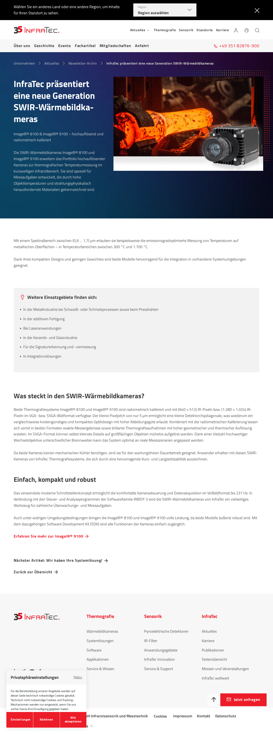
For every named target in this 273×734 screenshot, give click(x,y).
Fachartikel (85, 46)
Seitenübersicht (214, 659)
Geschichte (44, 46)
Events (64, 46)
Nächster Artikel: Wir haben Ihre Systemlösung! (58, 560)
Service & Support (158, 669)
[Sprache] (246, 30)
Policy (78, 677)
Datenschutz (225, 716)
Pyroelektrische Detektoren (166, 631)
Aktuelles (51, 63)
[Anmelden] (236, 30)
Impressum (182, 716)
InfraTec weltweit (215, 678)
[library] (188, 126)
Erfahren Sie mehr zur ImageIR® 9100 (48, 536)
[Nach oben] (214, 699)
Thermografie (165, 29)
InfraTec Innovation (159, 659)
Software (94, 650)
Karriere (222, 29)
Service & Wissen (100, 669)
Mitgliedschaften (115, 46)
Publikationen (213, 650)
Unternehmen (24, 63)
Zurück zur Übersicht (33, 571)
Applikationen (98, 659)
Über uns (22, 46)
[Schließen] (256, 10)
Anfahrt (142, 46)
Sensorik (186, 29)
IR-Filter (150, 641)
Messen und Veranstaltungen (225, 669)
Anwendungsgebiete (160, 650)
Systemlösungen (100, 641)
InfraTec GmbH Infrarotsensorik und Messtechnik (107, 716)
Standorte (204, 29)
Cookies (160, 716)
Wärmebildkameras (102, 631)
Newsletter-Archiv (82, 63)
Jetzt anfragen (247, 699)
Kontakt (203, 716)
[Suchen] (257, 30)
